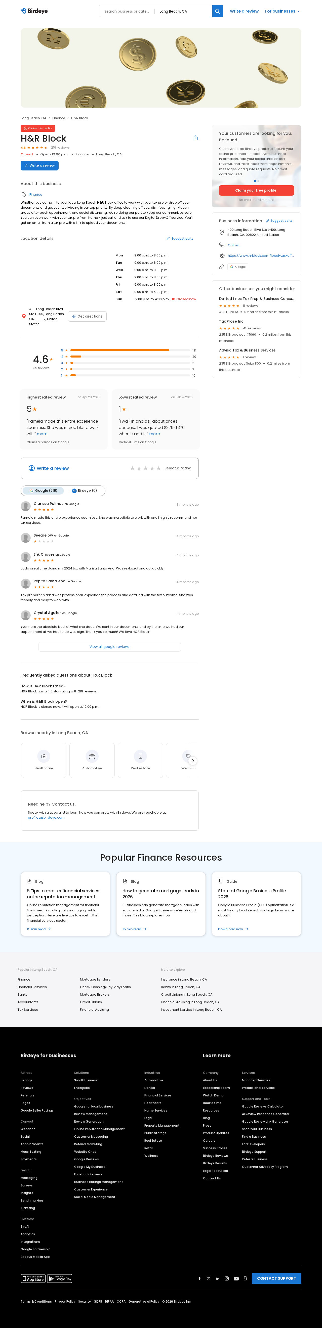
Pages (25, 1103)
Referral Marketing (88, 1144)
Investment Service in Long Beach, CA (191, 1009)
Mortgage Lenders (95, 979)
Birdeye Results (215, 1163)
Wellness (151, 1156)
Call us (233, 245)
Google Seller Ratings (37, 1110)
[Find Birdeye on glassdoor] (245, 1278)
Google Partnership (36, 1249)
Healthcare (153, 1103)
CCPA (121, 1301)
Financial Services (32, 987)
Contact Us (212, 1178)
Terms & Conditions (36, 1301)
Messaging (29, 1178)
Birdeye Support (254, 1151)
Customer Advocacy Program (265, 1167)
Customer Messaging (91, 1136)
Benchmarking (32, 1200)
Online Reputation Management (99, 1129)
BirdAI (25, 1226)
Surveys (27, 1185)
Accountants (28, 1002)
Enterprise (82, 1088)
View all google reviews (110, 646)
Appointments (32, 1144)
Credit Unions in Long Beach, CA (187, 994)
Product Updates (216, 1133)
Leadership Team (216, 1088)
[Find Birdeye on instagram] (227, 1278)
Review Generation (89, 1121)
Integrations (30, 1242)
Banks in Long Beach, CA (180, 987)
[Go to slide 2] (258, 181)
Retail (148, 1148)
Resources (211, 1110)
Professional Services (258, 1088)
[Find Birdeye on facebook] (200, 1278)
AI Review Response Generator (265, 1114)
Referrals (27, 1095)
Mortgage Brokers (95, 994)
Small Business (86, 1080)
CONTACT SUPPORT (276, 1278)
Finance (58, 118)
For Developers (253, 1144)
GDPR (98, 1301)
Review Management (90, 1114)
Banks (22, 994)
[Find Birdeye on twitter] (209, 1278)
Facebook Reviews (88, 1174)
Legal (148, 1118)
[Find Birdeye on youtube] (236, 1278)
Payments (29, 1159)
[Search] (217, 11)
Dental (149, 1088)
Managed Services (256, 1080)
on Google (71, 504)
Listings (26, 1080)
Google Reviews (86, 1159)
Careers (209, 1140)
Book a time (212, 1103)
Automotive (153, 1080)
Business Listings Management (98, 1182)
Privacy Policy (65, 1301)
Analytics (28, 1234)
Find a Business (254, 1136)
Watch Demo (213, 1095)
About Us (210, 1080)
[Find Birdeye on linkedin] (218, 1278)
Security (84, 1301)
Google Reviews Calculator (263, 1106)
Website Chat (85, 1151)
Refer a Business (255, 1159)
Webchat (28, 1129)
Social (25, 1136)
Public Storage (155, 1133)
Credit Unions (91, 1002)
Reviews (27, 1088)
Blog (206, 1118)
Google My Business (89, 1167)
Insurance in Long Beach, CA (184, 979)
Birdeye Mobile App (35, 1257)
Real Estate (153, 1140)
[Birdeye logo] (35, 11)
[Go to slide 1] (255, 181)
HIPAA (109, 1301)
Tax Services (28, 1009)
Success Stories (215, 1148)
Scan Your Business (257, 1129)
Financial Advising (94, 1009)
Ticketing (28, 1208)
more (42, 434)
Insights (27, 1193)
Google (240, 267)
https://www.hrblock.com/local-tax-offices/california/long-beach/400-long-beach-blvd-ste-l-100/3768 (261, 255)
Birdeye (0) (87, 490)
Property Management (162, 1125)
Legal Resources (215, 1171)
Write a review (244, 11)
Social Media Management (94, 1197)
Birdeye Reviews (215, 1156)
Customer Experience (91, 1189)
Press (207, 1125)
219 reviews (60, 147)
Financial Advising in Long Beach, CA (190, 1002)
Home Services (155, 1110)
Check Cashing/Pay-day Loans (105, 987)
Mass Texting (31, 1151)
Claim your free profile (255, 190)
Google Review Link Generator (265, 1121)
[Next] (192, 760)
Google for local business (93, 1106)
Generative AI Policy (144, 1301)
